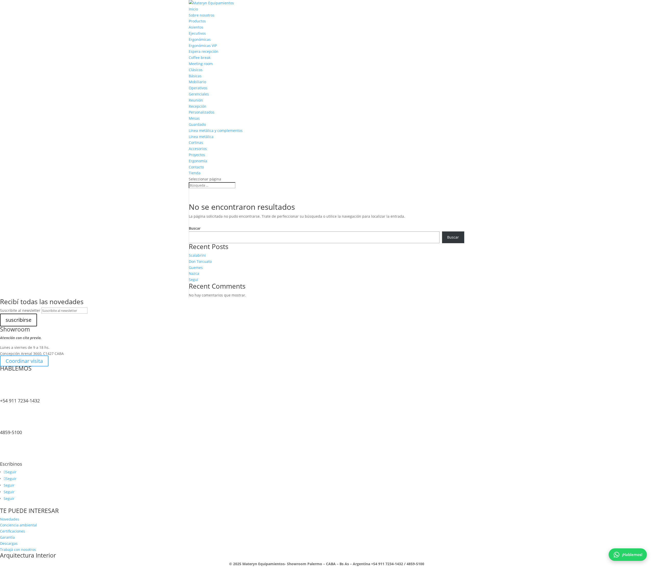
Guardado (197, 124)
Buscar (194, 228)
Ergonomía (198, 160)
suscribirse (18, 319)
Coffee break (199, 57)
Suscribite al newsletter (20, 310)
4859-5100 (11, 432)
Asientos (196, 27)
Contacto (196, 167)
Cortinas (196, 142)
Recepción (197, 106)
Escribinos (11, 464)
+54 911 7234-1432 (20, 401)
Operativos (198, 87)
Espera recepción (203, 51)
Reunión (196, 100)
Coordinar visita (24, 361)
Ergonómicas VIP (203, 45)
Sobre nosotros (202, 15)
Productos (197, 21)
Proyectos (197, 154)
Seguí (193, 279)
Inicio (193, 9)
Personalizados (202, 112)
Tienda (194, 172)
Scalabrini (197, 255)
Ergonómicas (200, 39)
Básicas (195, 75)
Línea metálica (201, 136)
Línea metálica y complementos (216, 130)
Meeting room (201, 63)
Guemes (196, 267)
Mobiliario (197, 81)
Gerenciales (199, 94)
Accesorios (198, 148)
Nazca (194, 273)
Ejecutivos (197, 33)
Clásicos (196, 69)
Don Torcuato (200, 261)
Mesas (194, 118)
